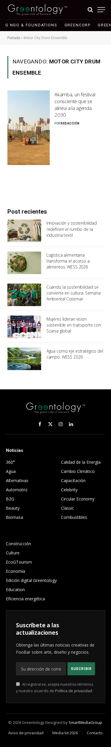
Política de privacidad (73, 690)
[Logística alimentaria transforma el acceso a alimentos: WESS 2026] (24, 263)
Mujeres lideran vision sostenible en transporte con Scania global (73, 325)
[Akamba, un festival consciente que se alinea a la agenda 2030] (28, 127)
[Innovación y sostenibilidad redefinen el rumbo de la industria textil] (24, 231)
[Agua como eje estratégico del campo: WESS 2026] (24, 359)
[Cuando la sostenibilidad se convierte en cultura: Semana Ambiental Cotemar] (24, 295)
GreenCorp (78, 25)
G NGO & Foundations (31, 25)
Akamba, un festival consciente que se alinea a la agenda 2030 (74, 104)
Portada (13, 38)
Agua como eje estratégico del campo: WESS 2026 (74, 354)
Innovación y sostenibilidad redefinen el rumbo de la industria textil (71, 229)
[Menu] (101, 9)
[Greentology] (37, 9)
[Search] (90, 9)
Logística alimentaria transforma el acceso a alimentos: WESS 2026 (68, 261)
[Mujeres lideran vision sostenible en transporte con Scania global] (24, 327)
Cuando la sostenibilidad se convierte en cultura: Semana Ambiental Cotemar (73, 293)
